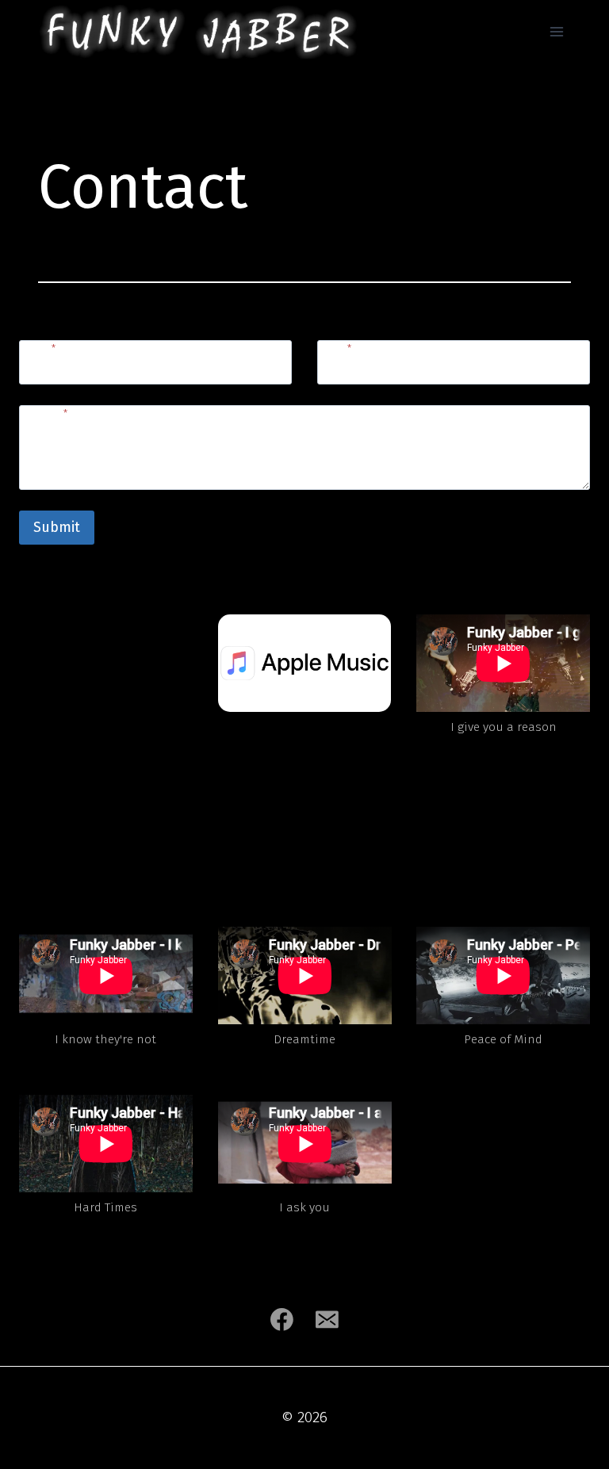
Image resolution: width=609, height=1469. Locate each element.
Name (40, 348)
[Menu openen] (556, 31)
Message (45, 413)
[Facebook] (281, 1319)
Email (336, 348)
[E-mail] (327, 1319)
